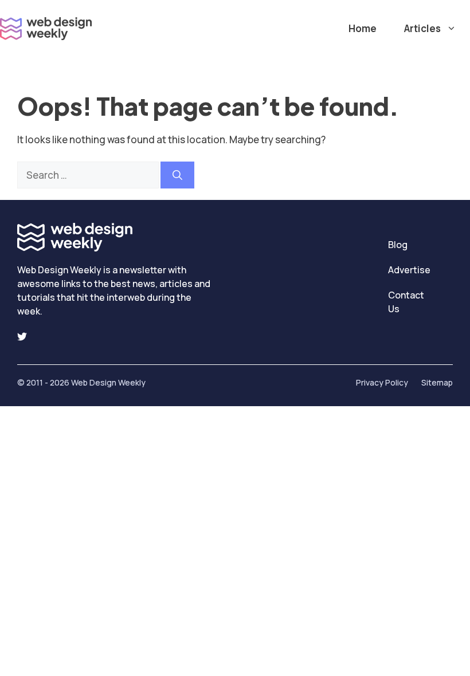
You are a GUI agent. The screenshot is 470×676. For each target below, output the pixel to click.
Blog (398, 244)
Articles (422, 28)
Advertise (409, 270)
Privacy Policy (382, 382)
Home (362, 28)
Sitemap (437, 382)
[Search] (177, 175)
